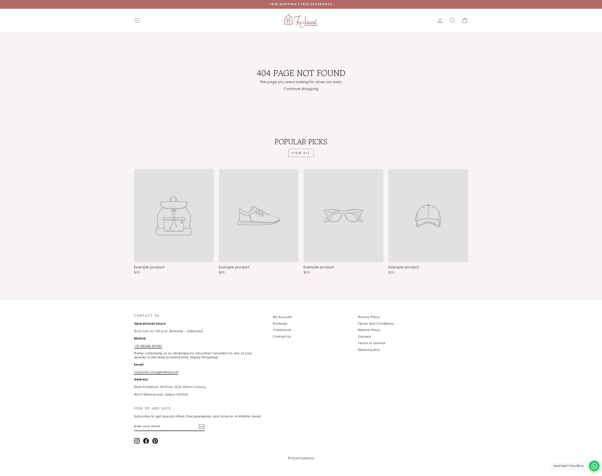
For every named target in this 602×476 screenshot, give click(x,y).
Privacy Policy (369, 317)
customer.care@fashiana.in (156, 372)
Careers (364, 337)
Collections (282, 330)
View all (301, 153)
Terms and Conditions (376, 324)
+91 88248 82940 (148, 346)
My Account (282, 317)
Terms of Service (371, 343)
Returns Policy (369, 330)
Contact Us (282, 337)
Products (280, 324)
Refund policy (369, 350)
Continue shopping (301, 88)
